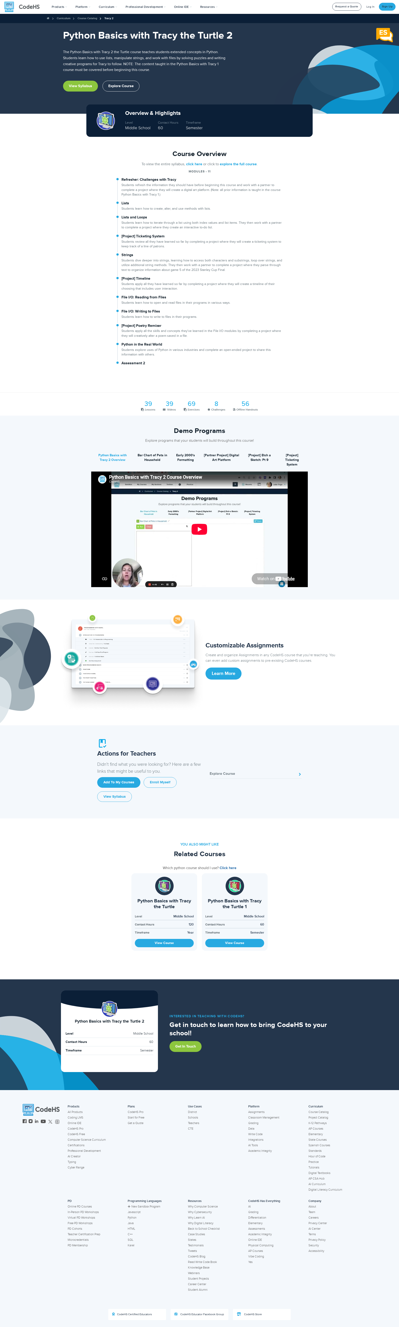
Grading (253, 1123)
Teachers (193, 1123)
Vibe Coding (256, 1256)
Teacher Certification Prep (84, 1234)
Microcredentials (78, 1240)
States (192, 1240)
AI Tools (253, 1145)
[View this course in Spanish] (384, 35)
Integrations (255, 1140)
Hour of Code (316, 1156)
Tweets (192, 1251)
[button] (59, 7)
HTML (131, 1229)
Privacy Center (317, 1223)
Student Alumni (198, 1290)
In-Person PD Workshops (83, 1212)
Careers (313, 1218)
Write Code (255, 1134)
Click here (228, 868)
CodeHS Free (76, 1134)
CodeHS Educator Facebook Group (202, 1314)
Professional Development (84, 1151)
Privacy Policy (317, 1240)
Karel (131, 1245)
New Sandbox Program (145, 1206)
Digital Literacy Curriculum (325, 1190)
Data (251, 1129)
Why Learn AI (196, 1218)
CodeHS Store (252, 1314)
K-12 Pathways (317, 1123)
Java (131, 1223)
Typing (72, 1162)
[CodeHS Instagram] (31, 1122)
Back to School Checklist (204, 1229)
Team (311, 1212)
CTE (190, 1129)
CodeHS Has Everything (264, 1201)
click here (194, 164)
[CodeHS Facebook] (25, 1122)
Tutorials (313, 1167)
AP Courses (315, 1129)
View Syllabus (80, 86)
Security (313, 1245)
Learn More (223, 673)
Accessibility (316, 1251)
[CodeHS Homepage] (24, 7)
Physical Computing (260, 1245)
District (192, 1112)
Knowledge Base (198, 1267)
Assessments (256, 1229)
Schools (193, 1117)
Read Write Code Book (202, 1262)
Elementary (315, 1134)
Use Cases (195, 1106)
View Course (164, 943)
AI (249, 1206)
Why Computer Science (203, 1206)
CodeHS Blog (196, 1256)
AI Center (314, 1229)
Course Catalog (87, 18)
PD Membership (78, 1245)
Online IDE (74, 1123)
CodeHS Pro (75, 1129)
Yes (250, 1262)
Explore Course (121, 86)
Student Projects (198, 1279)
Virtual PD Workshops (81, 1218)
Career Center (197, 1284)
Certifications (76, 1145)
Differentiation (257, 1218)
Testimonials (196, 1245)
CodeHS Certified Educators (134, 1314)
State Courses (317, 1140)
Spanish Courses (319, 1145)
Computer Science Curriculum (87, 1140)
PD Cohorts (75, 1229)
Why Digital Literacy (200, 1223)
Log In (370, 7)
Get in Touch (185, 1046)
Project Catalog (318, 1117)
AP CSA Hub (316, 1178)
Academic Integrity (260, 1151)
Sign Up (387, 6)
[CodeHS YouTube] (43, 1122)
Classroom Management (263, 1117)
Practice (313, 1162)
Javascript (134, 1212)
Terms (312, 1234)
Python (132, 1218)
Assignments (256, 1112)
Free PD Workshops (80, 1223)
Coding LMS (75, 1117)
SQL (130, 1240)
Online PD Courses (80, 1206)
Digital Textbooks (319, 1173)
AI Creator (74, 1156)
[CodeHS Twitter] (50, 1122)
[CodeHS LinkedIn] (37, 1122)
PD (70, 1201)
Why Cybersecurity (200, 1212)
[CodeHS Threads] (57, 1122)
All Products (75, 1112)
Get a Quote (135, 1123)
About (312, 1206)
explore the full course (238, 164)
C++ (130, 1234)
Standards (315, 1151)
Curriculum (63, 18)
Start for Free (136, 1117)
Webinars (194, 1273)
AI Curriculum (317, 1184)
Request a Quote (346, 6)
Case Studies (196, 1234)
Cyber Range (76, 1167)
